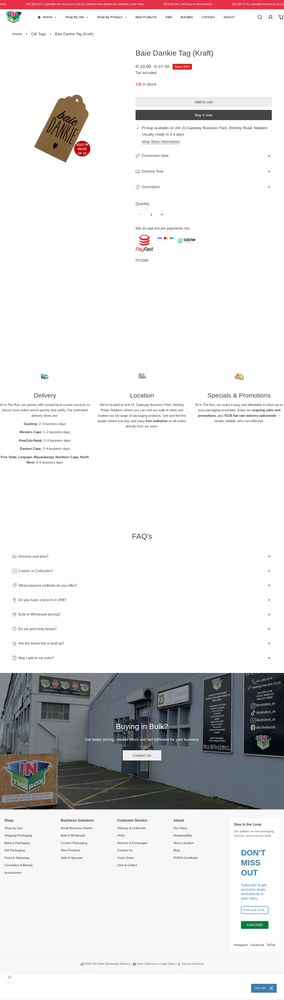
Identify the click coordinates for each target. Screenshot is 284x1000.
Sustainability (183, 835)
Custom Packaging (74, 843)
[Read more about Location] (142, 376)
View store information (160, 142)
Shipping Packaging (18, 835)
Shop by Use (13, 828)
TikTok (270, 945)
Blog (177, 850)
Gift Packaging (14, 850)
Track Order (125, 858)
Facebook (257, 945)
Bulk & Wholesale (73, 835)
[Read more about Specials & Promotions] (239, 376)
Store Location (184, 843)
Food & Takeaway (17, 858)
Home (17, 34)
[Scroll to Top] (275, 976)
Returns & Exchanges (132, 843)
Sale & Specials (72, 858)
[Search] (259, 17)
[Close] (271, 988)
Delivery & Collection (131, 828)
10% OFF (260, 988)
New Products (70, 850)
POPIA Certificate (186, 858)
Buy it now (203, 115)
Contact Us (142, 755)
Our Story (180, 828)
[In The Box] (13, 17)
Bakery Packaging (17, 843)
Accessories (12, 872)
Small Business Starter (77, 828)
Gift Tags (38, 34)
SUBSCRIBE (254, 925)
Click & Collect (127, 865)
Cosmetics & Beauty (18, 865)
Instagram (241, 945)
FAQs (121, 835)
